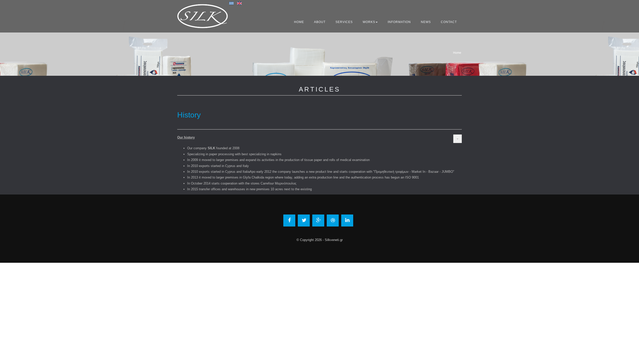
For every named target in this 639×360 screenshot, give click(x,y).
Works (369, 22)
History (189, 115)
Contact (449, 22)
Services (344, 22)
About (319, 22)
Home (299, 22)
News (426, 22)
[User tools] (457, 138)
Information (399, 22)
